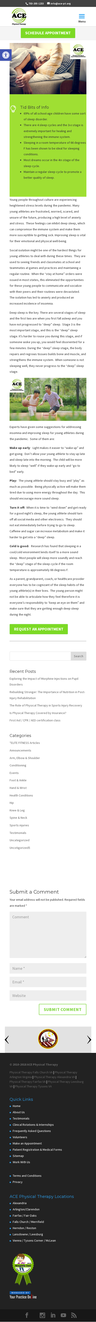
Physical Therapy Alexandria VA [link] (54, 1077)
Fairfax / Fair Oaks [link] (25, 1216)
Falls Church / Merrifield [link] (28, 1222)
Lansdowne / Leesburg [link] (28, 1234)
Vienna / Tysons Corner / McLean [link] (34, 1240)
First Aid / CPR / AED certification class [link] (35, 720)
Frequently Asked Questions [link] (32, 1131)
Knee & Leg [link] (17, 810)
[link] (6, 55)
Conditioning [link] (18, 765)
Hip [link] (12, 803)
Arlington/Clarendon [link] (26, 1209)
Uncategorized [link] (19, 840)
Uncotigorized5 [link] (20, 848)
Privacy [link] (18, 1182)
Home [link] (17, 1106)
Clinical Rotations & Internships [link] (33, 1125)
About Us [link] (19, 1112)
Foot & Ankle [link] (18, 780)
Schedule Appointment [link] (48, 32)
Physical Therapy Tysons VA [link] (33, 1086)
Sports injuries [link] (19, 825)
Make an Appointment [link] (27, 1143)
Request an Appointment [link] (38, 629)
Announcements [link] (20, 750)
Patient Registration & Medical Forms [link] (37, 1150)
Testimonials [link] (18, 833)
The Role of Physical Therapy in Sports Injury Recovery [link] (46, 705)
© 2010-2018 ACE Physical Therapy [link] (34, 1064)
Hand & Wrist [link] (18, 788)
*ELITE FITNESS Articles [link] (25, 743)
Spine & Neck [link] (18, 818)
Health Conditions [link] (21, 795)
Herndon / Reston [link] (24, 1228)
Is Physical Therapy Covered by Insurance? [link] (38, 713)
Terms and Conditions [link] (27, 1176)
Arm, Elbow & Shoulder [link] (25, 758)
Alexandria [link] (20, 1203)
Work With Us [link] (21, 1162)
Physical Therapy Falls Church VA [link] (31, 1072)
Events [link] (14, 773)
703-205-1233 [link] (36, 3)
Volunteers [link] (20, 1137)
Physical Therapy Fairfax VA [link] (28, 1082)
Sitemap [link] (18, 1156)
